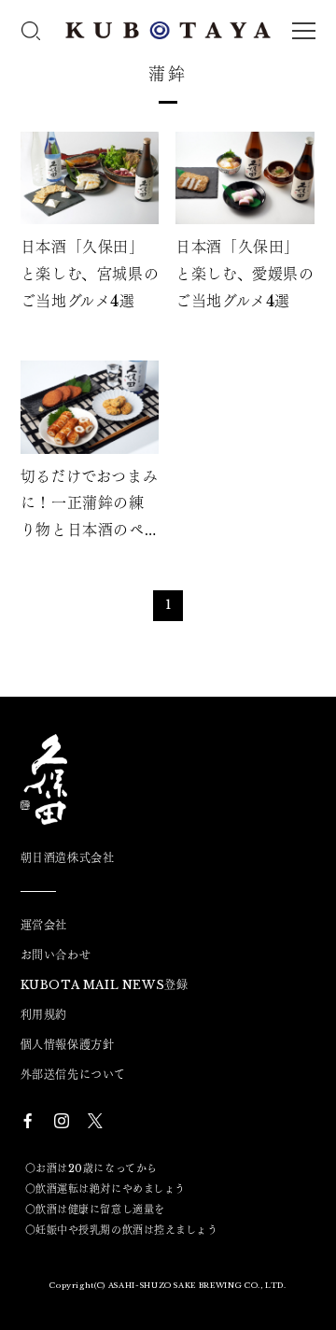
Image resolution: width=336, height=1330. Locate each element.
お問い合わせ (56, 955)
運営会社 (44, 925)
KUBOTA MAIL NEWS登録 (105, 985)
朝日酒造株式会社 (68, 858)
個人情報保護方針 (68, 1045)
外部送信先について (73, 1075)
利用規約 (44, 1015)
